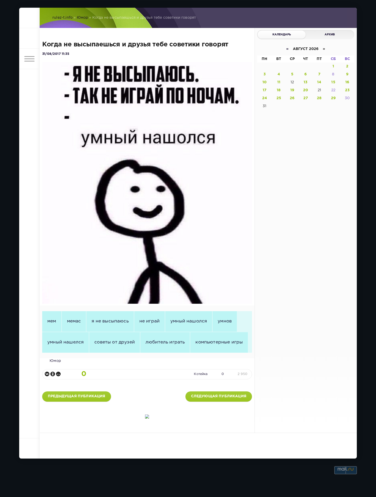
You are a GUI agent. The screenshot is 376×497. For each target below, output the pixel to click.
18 (279, 90)
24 (264, 98)
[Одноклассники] (52, 374)
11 (278, 82)
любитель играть (165, 342)
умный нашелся (65, 342)
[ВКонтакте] (47, 374)
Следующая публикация (218, 396)
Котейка (200, 374)
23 (347, 90)
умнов (225, 321)
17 (265, 90)
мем (51, 321)
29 (333, 98)
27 (305, 98)
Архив (330, 34)
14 (319, 82)
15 (333, 82)
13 (305, 82)
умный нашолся (188, 321)
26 (292, 98)
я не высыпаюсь (110, 321)
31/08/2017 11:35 (55, 54)
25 (279, 98)
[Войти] (29, 38)
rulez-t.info (62, 17)
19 (292, 90)
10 (264, 82)
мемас (74, 321)
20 (305, 90)
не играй (149, 321)
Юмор (82, 17)
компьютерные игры (219, 342)
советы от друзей (114, 342)
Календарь (281, 34)
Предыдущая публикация (76, 396)
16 (347, 82)
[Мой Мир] (58, 374)
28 (319, 98)
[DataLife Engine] (29, 18)
